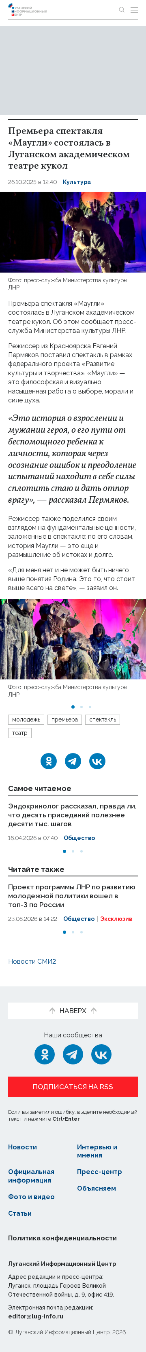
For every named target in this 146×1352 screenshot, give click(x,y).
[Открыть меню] (134, 10)
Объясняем (96, 1188)
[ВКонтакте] (97, 761)
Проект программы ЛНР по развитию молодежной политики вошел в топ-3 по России (71, 895)
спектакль (102, 719)
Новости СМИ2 (32, 961)
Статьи (20, 1213)
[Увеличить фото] (73, 231)
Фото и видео (31, 1197)
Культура (77, 182)
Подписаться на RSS (73, 1087)
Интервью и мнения (97, 1151)
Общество (79, 838)
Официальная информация (31, 1176)
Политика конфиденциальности (62, 1238)
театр (20, 733)
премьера (65, 719)
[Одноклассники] (49, 761)
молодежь (26, 719)
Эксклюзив (116, 918)
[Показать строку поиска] (122, 10)
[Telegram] (73, 761)
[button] (73, 707)
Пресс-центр (99, 1172)
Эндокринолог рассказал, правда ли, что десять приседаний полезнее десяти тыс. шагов (72, 815)
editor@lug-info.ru (35, 1316)
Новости (22, 1147)
